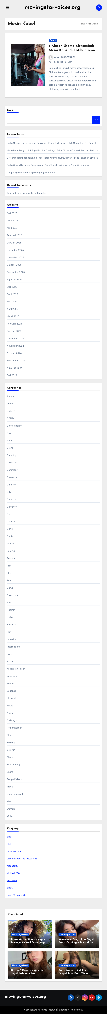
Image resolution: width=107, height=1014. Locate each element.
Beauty (11, 411)
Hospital (11, 624)
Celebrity (12, 462)
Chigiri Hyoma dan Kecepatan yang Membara (31, 172)
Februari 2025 (14, 323)
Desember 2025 (15, 250)
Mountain (12, 698)
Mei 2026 (12, 228)
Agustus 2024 (14, 368)
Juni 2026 (12, 220)
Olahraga (12, 720)
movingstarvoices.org (53, 7)
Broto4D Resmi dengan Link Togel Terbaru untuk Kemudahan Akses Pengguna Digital (52, 157)
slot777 (11, 887)
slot (9, 836)
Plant (10, 735)
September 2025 (16, 272)
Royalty (11, 742)
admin (56, 57)
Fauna (10, 543)
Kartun (10, 661)
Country (11, 499)
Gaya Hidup (13, 595)
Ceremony (12, 470)
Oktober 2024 (14, 353)
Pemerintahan (14, 727)
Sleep (10, 757)
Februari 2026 (14, 235)
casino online (14, 851)
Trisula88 (12, 880)
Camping (11, 455)
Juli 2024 (12, 375)
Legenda (11, 691)
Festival (11, 558)
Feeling (11, 551)
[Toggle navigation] (7, 7)
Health (10, 602)
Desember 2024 (15, 338)
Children (11, 484)
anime (10, 403)
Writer (10, 816)
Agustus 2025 (14, 279)
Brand (10, 448)
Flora (9, 573)
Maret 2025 (13, 316)
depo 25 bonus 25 (16, 895)
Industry (11, 639)
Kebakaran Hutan (16, 669)
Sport (53, 40)
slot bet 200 (13, 873)
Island (10, 654)
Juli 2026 (12, 213)
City (9, 492)
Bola (9, 433)
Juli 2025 (12, 287)
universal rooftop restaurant (22, 858)
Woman (11, 808)
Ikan (9, 632)
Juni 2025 (12, 294)
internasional (14, 646)
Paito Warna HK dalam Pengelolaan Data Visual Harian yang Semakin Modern (48, 165)
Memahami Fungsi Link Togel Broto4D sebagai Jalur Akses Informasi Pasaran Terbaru (52, 150)
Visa (9, 801)
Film (9, 565)
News (10, 713)
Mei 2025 (12, 301)
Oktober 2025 (14, 265)
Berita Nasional (15, 425)
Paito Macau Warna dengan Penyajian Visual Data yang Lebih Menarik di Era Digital (51, 143)
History (11, 617)
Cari (10, 110)
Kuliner (10, 683)
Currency (12, 506)
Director (11, 521)
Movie (10, 705)
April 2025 (12, 309)
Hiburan (11, 610)
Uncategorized (15, 794)
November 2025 (15, 257)
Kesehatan (12, 676)
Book (9, 440)
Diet (9, 514)
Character (12, 477)
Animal (10, 396)
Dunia (10, 536)
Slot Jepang (13, 764)
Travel (10, 786)
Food (9, 580)
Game (10, 587)
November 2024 (15, 346)
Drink (10, 529)
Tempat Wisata (15, 779)
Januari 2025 (14, 331)
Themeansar (75, 1009)
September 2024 (16, 360)
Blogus (62, 1009)
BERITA (11, 418)
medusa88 (12, 866)
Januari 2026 (14, 242)
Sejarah (11, 750)
